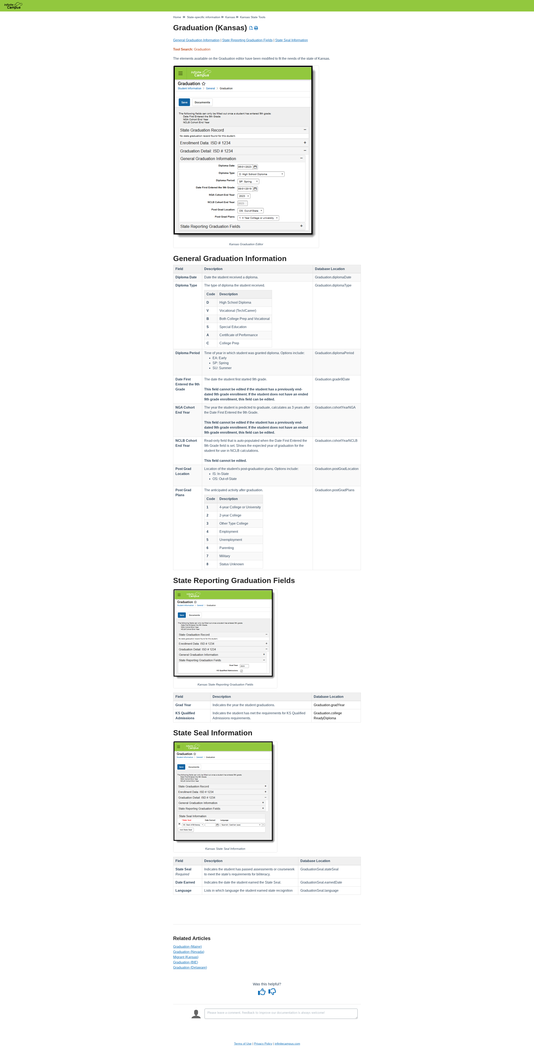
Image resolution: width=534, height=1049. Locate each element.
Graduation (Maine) (187, 946)
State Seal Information (291, 40)
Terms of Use (243, 1043)
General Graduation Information (196, 40)
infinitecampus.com (287, 1043)
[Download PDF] (251, 28)
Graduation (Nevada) (188, 952)
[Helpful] (262, 993)
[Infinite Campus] (15, 3)
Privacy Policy (263, 1043)
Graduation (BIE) (185, 962)
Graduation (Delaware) (190, 967)
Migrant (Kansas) (185, 957)
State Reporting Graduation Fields (247, 40)
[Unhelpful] (272, 993)
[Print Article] (256, 28)
